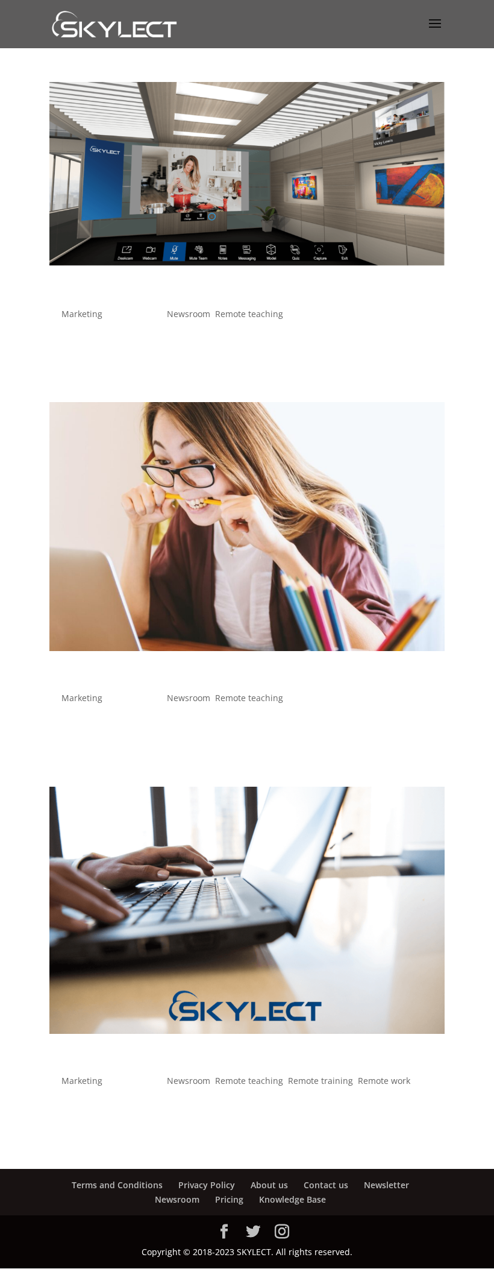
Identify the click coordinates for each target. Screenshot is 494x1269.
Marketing (81, 314)
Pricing (229, 1199)
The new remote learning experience (184, 677)
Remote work (384, 1080)
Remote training (320, 1080)
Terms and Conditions (117, 1185)
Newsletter (386, 1185)
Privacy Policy (206, 1185)
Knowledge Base (292, 1199)
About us (269, 1185)
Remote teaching (249, 314)
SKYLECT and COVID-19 (133, 1060)
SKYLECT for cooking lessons (153, 293)
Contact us (326, 1185)
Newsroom (188, 314)
